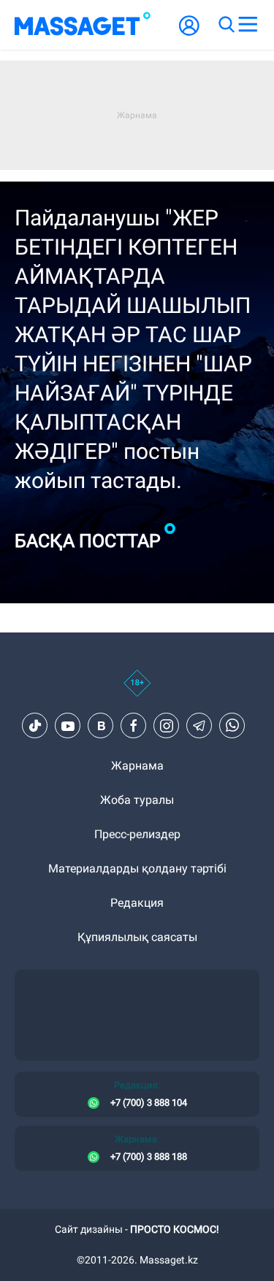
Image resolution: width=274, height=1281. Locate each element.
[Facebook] (133, 726)
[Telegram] (199, 726)
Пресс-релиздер (137, 834)
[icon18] (137, 691)
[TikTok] (35, 726)
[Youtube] (68, 726)
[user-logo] (189, 33)
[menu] (247, 24)
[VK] (101, 726)
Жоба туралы (137, 800)
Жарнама (137, 766)
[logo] (83, 24)
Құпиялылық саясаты (137, 937)
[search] (225, 24)
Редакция (137, 903)
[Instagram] (166, 726)
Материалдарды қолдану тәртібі (137, 868)
